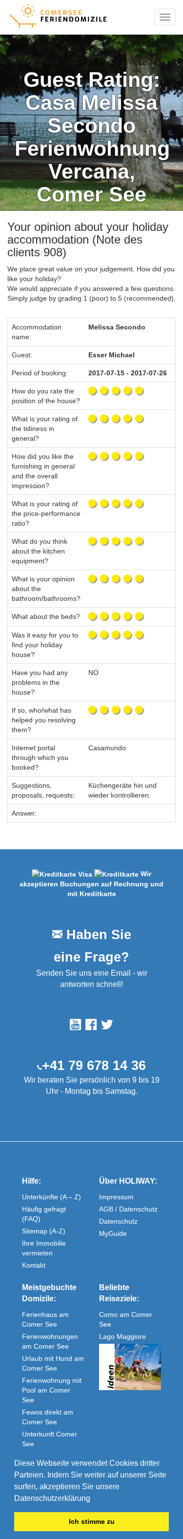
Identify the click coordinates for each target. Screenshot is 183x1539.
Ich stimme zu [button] (92, 1521)
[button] (93, 1499)
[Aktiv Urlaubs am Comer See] (130, 1367)
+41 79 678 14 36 (94, 1065)
